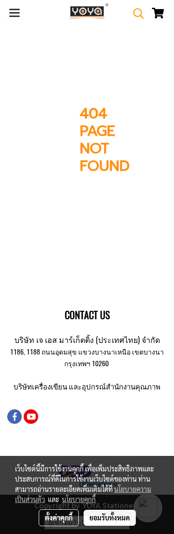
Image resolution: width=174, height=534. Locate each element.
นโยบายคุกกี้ (79, 499)
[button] (135, 13)
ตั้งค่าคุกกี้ (58, 517)
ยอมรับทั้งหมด (109, 517)
